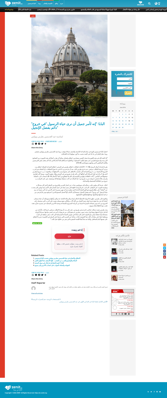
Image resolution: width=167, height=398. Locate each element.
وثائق (56, 3)
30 (122, 127)
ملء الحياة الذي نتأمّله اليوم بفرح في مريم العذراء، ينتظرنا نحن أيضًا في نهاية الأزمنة (115, 204)
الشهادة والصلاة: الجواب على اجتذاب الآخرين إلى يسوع (52, 265)
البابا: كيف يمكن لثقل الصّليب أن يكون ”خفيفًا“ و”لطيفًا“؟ (125, 267)
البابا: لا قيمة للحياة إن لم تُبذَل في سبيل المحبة (49, 263)
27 (113, 127)
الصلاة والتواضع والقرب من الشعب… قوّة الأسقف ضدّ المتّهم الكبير (56, 260)
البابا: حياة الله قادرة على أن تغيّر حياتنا (125, 250)
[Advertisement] (123, 41)
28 (116, 127)
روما (39, 3)
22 (119, 124)
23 (122, 124)
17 (126, 121)
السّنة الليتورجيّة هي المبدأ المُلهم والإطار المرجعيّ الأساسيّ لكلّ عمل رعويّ (115, 218)
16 (122, 121)
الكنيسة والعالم (47, 3)
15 (119, 121)
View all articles (37, 293)
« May (113, 131)
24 (126, 124)
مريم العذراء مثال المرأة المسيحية (124, 276)
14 (116, 121)
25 (129, 124)
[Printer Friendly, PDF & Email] (37, 223)
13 (113, 121)
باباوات (33, 16)
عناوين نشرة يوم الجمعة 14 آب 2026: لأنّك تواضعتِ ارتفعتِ (38, 9)
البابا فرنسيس (32, 3)
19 (132, 121)
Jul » (116, 131)
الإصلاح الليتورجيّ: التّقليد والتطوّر (124, 258)
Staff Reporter (51, 141)
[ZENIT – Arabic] (15, 3)
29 (119, 127)
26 (132, 124)
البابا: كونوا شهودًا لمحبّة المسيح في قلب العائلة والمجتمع (81, 9)
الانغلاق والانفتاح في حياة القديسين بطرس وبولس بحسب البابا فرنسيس (57, 258)
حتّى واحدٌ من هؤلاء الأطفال (113, 9)
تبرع (61, 3)
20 (113, 124)
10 (126, 117)
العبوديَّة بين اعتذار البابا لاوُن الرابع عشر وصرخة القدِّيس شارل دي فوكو (125, 241)
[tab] (117, 291)
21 (116, 124)
